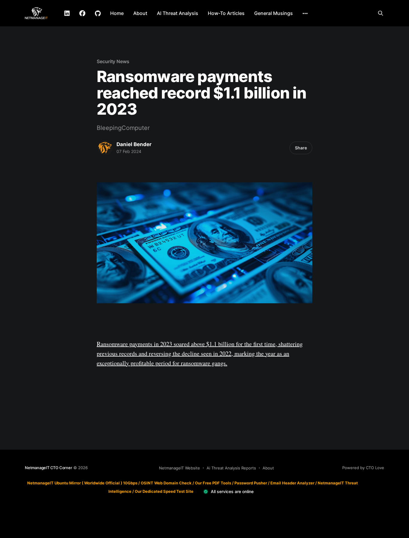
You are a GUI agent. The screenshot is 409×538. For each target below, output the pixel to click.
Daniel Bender (134, 144)
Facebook (82, 13)
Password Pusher (250, 483)
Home (117, 13)
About (140, 13)
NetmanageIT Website (179, 468)
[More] (305, 13)
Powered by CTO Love (363, 467)
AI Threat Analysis (177, 13)
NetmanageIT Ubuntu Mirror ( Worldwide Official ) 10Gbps (82, 483)
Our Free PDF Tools (213, 483)
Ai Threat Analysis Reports (231, 468)
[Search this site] (380, 13)
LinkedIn (67, 13)
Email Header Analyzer (292, 483)
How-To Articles (226, 13)
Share (301, 147)
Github (98, 13)
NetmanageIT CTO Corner (48, 467)
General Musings (273, 13)
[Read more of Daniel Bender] (105, 148)
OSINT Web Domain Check (166, 483)
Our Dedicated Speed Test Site (164, 491)
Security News (113, 61)
